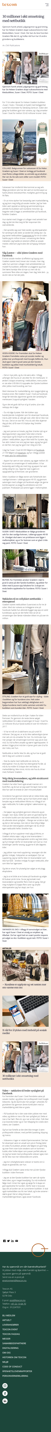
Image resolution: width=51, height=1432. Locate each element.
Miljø (5, 1361)
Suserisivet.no (28, 235)
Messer (6, 1338)
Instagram (22, 453)
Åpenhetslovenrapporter (17, 1371)
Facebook (40, 450)
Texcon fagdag (11, 1334)
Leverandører (10, 1324)
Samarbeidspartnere (14, 1343)
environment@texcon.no (14, 1280)
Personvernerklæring (15, 1375)
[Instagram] (6, 1385)
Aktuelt (6, 1320)
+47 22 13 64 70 (18, 1303)
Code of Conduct (12, 1366)
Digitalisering (10, 1348)
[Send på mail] (16, 1240)
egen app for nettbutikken (16, 455)
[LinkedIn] (5, 1401)
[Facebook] (6, 1393)
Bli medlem (8, 1315)
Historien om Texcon (14, 1357)
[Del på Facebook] (4, 1240)
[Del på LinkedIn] (12, 1240)
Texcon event (10, 1329)
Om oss (6, 1352)
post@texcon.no (18, 1300)
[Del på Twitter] (8, 1240)
